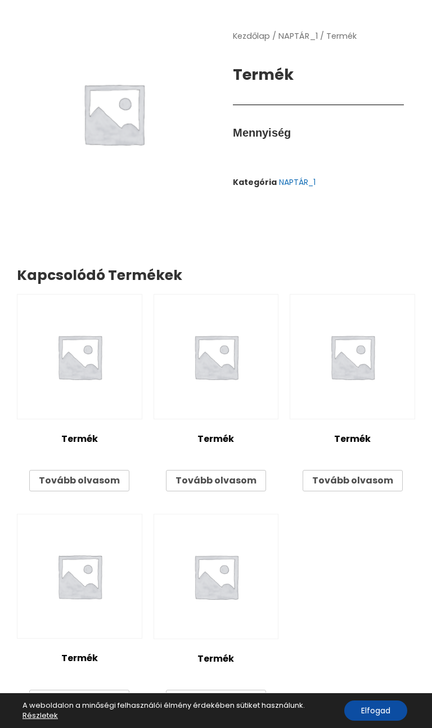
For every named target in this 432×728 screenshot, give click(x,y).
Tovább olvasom (79, 480)
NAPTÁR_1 (298, 36)
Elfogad (375, 710)
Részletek (40, 716)
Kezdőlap (251, 36)
